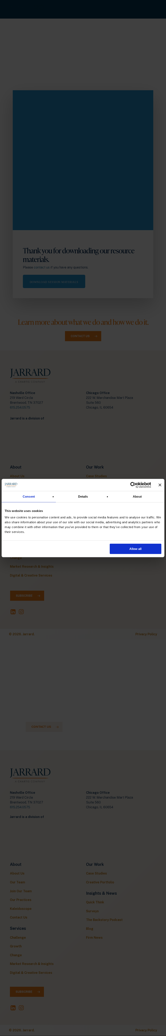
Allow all (135, 549)
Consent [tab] (29, 496)
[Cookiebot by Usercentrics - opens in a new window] (133, 485)
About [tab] (137, 496)
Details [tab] (83, 496)
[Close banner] (160, 484)
